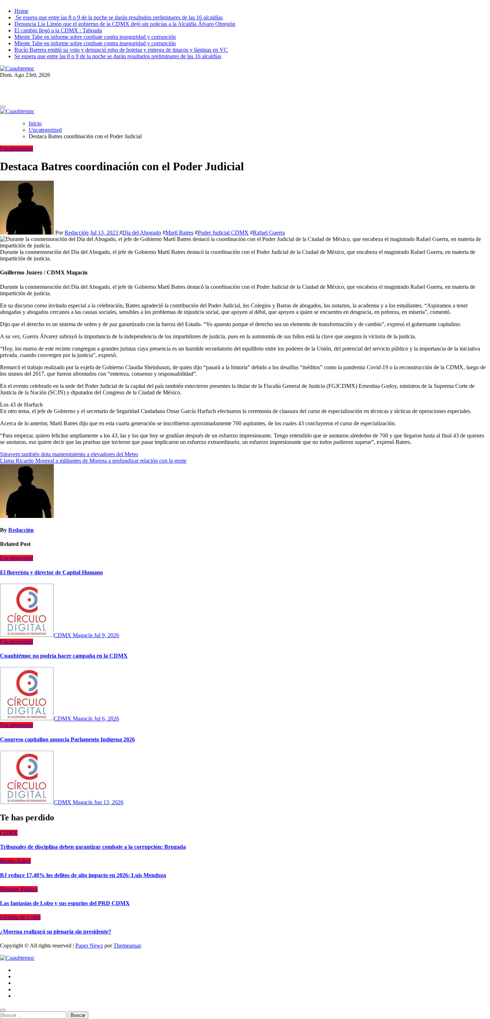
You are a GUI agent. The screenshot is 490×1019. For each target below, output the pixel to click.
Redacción (77, 233)
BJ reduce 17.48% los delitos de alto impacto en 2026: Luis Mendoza (83, 875)
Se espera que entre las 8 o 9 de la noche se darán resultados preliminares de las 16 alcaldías (118, 17)
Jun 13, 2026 (108, 802)
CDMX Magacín (74, 635)
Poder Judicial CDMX (223, 233)
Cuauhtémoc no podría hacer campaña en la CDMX (64, 656)
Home (21, 11)
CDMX (9, 833)
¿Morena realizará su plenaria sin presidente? (55, 931)
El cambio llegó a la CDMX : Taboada (58, 30)
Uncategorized (16, 148)
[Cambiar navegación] (3, 107)
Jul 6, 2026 (106, 718)
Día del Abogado (141, 233)
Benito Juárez (15, 861)
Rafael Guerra (269, 233)
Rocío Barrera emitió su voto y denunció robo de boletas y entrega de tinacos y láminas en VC (121, 50)
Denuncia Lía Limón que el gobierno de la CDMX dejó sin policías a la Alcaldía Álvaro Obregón (124, 24)
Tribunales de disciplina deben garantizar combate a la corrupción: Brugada (93, 847)
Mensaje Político (19, 889)
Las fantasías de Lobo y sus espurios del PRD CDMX (65, 903)
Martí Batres (179, 233)
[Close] (3, 1010)
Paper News (89, 945)
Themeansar (127, 945)
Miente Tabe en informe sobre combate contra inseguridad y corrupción (95, 37)
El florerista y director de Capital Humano (51, 572)
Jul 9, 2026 (106, 635)
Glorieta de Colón (20, 917)
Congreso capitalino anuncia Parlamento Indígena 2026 (67, 739)
